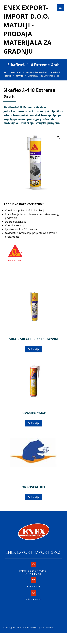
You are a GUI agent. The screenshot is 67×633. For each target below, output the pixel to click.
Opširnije (33, 349)
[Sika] (15, 252)
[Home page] (5, 72)
